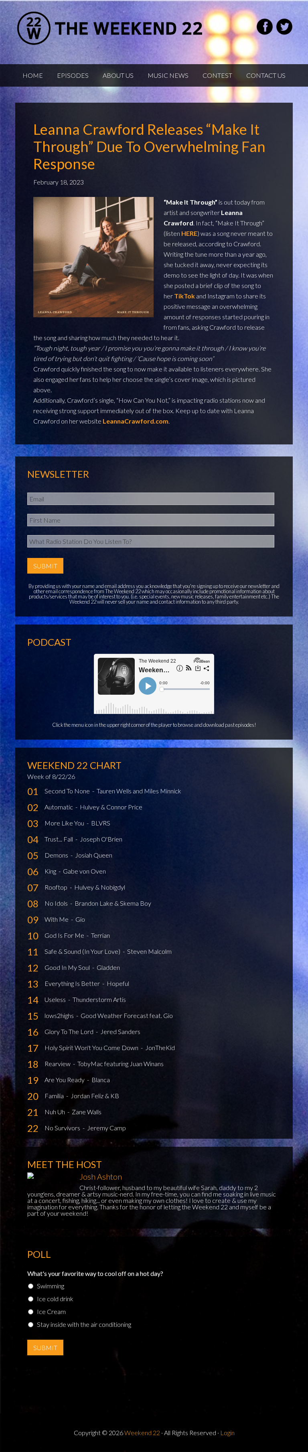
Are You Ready (65, 1079)
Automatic (59, 807)
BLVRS (100, 823)
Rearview (58, 1063)
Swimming (50, 1286)
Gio (80, 919)
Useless (56, 999)
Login (227, 1432)
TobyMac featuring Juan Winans (120, 1063)
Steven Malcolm (149, 951)
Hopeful (118, 983)
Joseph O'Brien (101, 839)
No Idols (57, 903)
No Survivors (63, 1128)
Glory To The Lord (70, 1031)
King (51, 871)
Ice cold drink (55, 1298)
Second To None (68, 791)
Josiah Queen (93, 855)
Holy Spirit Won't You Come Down (92, 1047)
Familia (55, 1095)
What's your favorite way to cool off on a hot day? (95, 1273)
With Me (57, 919)
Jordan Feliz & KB (95, 1095)
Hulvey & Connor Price (111, 807)
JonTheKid (160, 1047)
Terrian (100, 935)
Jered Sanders (120, 1031)
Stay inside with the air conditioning (84, 1324)
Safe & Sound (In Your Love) (83, 951)
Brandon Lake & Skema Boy (113, 903)
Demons (57, 855)
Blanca (100, 1079)
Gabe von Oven (84, 871)
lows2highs (60, 1015)
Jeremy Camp (106, 1128)
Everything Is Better (73, 983)
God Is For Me (65, 935)
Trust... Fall (59, 839)
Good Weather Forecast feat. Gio (127, 1015)
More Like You (65, 823)
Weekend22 (110, 28)
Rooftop (57, 887)
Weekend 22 (142, 1432)
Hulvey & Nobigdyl (99, 887)
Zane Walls (86, 1111)
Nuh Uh (55, 1111)
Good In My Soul (68, 967)
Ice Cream (51, 1311)
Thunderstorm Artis (99, 999)
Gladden (108, 967)
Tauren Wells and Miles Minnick (139, 791)
